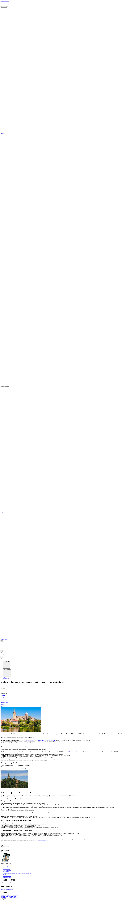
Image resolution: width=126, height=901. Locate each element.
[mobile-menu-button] (1, 658)
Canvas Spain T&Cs (9, 895)
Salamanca (7, 870)
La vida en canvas (8, 882)
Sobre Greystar (7, 889)
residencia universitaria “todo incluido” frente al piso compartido (108, 839)
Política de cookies (8, 896)
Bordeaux (7, 877)
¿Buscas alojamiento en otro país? (17, 873)
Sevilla (6, 867)
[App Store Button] (1, 851)
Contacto (4, 884)
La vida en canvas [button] (4, 386)
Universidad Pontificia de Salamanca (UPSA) (46, 740)
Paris (5, 874)
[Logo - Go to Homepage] (3, 5)
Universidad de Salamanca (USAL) (27, 740)
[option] (64, 644)
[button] (1, 641)
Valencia (6, 871)
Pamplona (7, 866)
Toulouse (7, 876)
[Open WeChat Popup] (2, 657)
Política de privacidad (9, 897)
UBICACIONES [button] (4, 6)
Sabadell (6, 869)
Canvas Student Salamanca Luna (76, 751)
